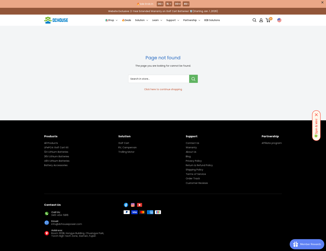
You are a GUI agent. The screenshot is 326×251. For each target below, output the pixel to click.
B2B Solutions (212, 20)
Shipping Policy (194, 169)
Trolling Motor (126, 152)
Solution (140, 20)
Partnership (190, 20)
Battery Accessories (56, 165)
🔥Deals (126, 20)
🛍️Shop (110, 20)
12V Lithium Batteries (56, 152)
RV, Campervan (127, 147)
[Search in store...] (193, 79)
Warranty (191, 147)
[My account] (261, 20)
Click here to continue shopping (163, 89)
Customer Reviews (197, 183)
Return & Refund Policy (199, 165)
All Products (51, 143)
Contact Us (192, 143)
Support (171, 20)
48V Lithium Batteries (56, 161)
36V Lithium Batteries (56, 156)
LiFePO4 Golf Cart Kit (56, 147)
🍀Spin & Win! (316, 128)
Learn (155, 20)
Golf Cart (123, 143)
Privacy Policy (194, 161)
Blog (188, 156)
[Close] (316, 114)
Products (50, 136)
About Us (191, 152)
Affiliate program (272, 143)
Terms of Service (196, 174)
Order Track (193, 178)
